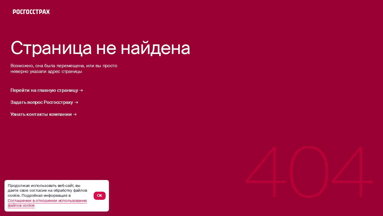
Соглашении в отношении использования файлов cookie (47, 203)
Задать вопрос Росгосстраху (41, 102)
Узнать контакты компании (41, 114)
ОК (100, 195)
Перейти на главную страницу (44, 90)
